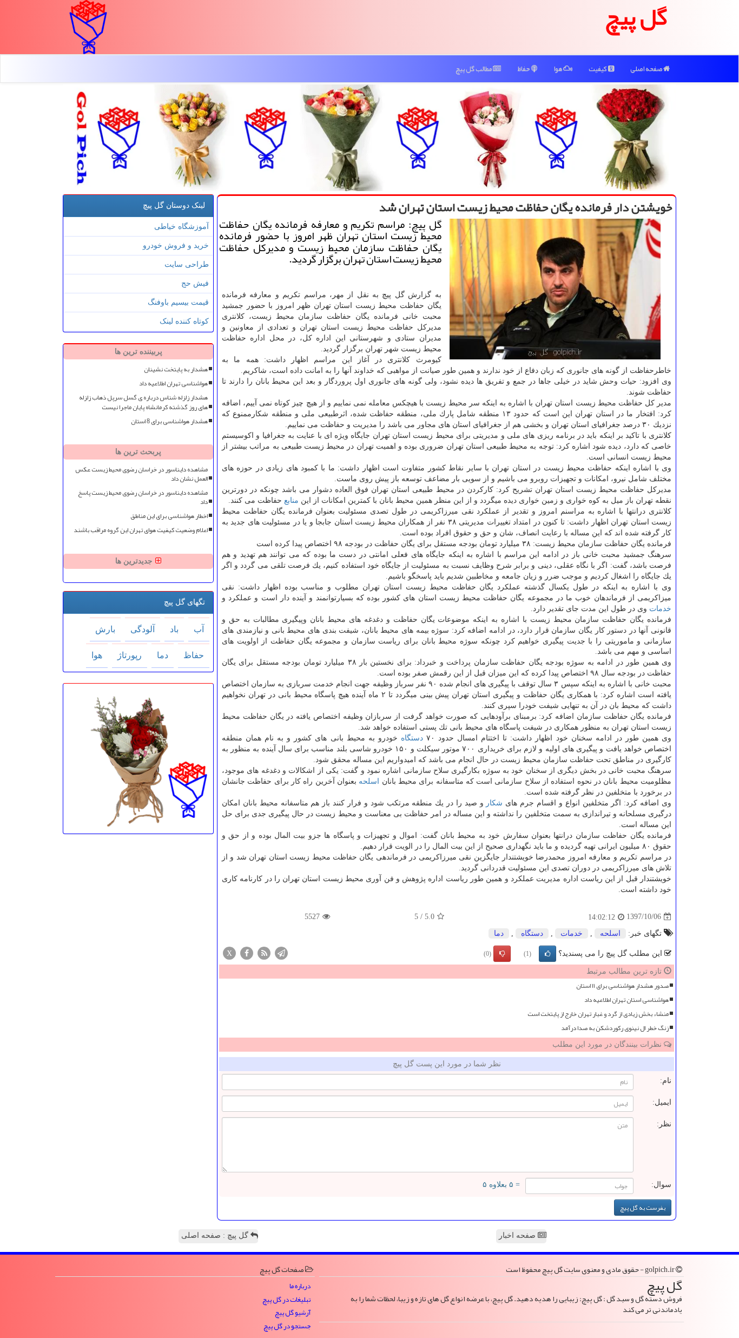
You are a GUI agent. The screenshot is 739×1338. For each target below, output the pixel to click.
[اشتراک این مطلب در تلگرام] (281, 952)
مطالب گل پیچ (474, 69)
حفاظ (524, 69)
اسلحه (369, 781)
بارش (105, 629)
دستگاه (412, 738)
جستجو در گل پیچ (287, 1326)
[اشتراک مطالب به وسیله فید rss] (264, 952)
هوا (558, 69)
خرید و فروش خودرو (176, 245)
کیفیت (598, 69)
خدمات (660, 609)
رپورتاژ (129, 655)
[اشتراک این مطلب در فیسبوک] (246, 952)
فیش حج (195, 283)
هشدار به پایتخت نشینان (176, 369)
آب (199, 629)
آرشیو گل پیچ (293, 1313)
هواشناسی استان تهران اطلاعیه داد (626, 1000)
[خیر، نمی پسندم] (502, 954)
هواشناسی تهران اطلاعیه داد (173, 383)
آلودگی (142, 629)
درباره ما (300, 1286)
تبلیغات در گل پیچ (286, 1300)
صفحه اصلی (646, 69)
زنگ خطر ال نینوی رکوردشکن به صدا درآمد (615, 1028)
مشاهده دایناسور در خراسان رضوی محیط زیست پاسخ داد (143, 497)
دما (499, 933)
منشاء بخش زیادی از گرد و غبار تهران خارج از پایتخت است (598, 1014)
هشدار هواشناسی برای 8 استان (169, 421)
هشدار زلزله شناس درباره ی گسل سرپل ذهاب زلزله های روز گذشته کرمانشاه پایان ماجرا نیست (143, 402)
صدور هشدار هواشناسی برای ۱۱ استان (622, 986)
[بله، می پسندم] (547, 954)
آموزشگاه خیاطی (181, 226)
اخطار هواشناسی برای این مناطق (169, 516)
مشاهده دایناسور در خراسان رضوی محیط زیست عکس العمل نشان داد (141, 474)
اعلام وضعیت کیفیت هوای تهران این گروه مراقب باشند (141, 530)
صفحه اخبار (518, 1235)
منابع (291, 500)
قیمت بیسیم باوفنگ (178, 302)
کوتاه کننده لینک (184, 321)
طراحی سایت (186, 264)
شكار (494, 803)
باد (174, 629)
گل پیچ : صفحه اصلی (215, 1235)
